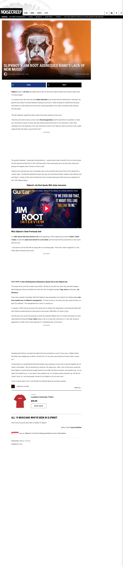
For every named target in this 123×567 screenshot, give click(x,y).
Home (26, 13)
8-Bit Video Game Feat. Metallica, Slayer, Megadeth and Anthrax (83, 17)
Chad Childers (11, 74)
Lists (46, 13)
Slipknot (58, 17)
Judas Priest (49, 17)
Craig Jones (64, 289)
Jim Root (26, 92)
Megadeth (39, 17)
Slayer (30, 17)
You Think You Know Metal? (17, 17)
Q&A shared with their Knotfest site (26, 237)
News (32, 13)
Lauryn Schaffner (75, 427)
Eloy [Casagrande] (46, 120)
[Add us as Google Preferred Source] (111, 13)
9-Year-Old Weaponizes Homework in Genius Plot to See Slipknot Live (43, 282)
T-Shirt (33, 394)
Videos (39, 13)
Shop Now (38, 406)
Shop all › (77, 388)
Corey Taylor (33, 319)
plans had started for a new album (36, 240)
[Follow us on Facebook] (116, 13)
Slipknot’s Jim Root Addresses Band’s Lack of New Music (45, 433)
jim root (27, 441)
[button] (46, 401)
